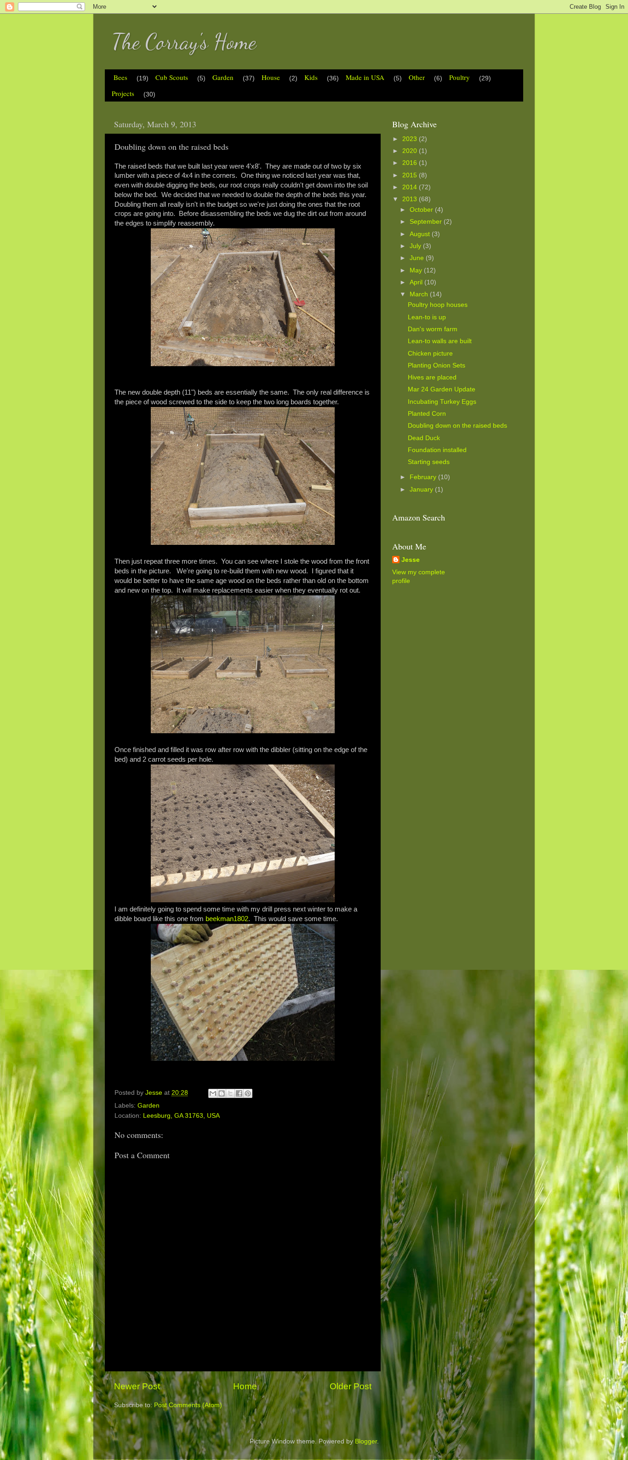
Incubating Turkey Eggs (442, 401)
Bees (120, 77)
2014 (410, 187)
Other (417, 77)
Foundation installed (437, 450)
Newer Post (137, 1386)
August (421, 234)
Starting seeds (429, 461)
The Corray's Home (184, 41)
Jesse (410, 559)
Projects (123, 93)
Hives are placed (432, 377)
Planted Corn (427, 413)
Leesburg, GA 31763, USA (181, 1115)
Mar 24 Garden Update (441, 389)
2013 (410, 199)
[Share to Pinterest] (247, 1093)
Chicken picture (430, 353)
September (427, 221)
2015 (410, 175)
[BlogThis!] (221, 1093)
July (416, 246)
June (418, 258)
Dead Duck (424, 438)
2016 (410, 162)
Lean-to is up (427, 317)
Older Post (350, 1386)
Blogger (366, 1441)
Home (245, 1386)
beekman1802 (227, 918)
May (417, 270)
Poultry (459, 77)
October (422, 209)
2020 (410, 150)
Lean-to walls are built (440, 341)
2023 (410, 139)
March (420, 294)
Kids (311, 77)
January (422, 489)
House (271, 77)
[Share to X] (230, 1093)
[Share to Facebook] (239, 1093)
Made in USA (365, 77)
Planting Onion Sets (436, 365)
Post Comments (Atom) (188, 1405)
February (424, 477)
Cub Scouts (171, 77)
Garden (223, 77)
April (417, 282)
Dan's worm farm (432, 329)
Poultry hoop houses (438, 304)
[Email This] (212, 1093)
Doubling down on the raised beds (457, 425)
